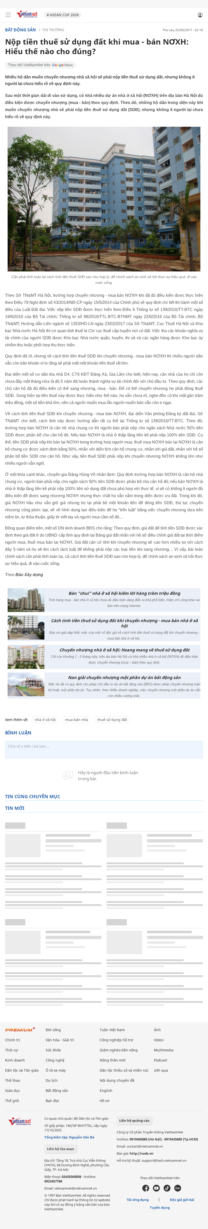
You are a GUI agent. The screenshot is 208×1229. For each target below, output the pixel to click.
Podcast (160, 1060)
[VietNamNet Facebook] (145, 1190)
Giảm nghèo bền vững (119, 1050)
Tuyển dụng (160, 1207)
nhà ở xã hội (45, 719)
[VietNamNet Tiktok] (167, 1190)
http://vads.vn (141, 1153)
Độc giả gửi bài (182, 1199)
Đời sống (53, 1029)
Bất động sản (20, 30)
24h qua (161, 1070)
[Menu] (8, 15)
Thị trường (53, 29)
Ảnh (157, 1029)
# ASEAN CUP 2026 (63, 14)
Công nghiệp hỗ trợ (116, 1039)
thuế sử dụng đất (112, 719)
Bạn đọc (52, 1100)
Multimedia (164, 1050)
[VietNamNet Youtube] (156, 1190)
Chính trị (12, 1039)
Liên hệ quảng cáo (134, 1120)
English (106, 1090)
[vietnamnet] (27, 18)
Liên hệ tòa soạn (60, 1149)
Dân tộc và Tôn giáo (22, 1070)
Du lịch (52, 1080)
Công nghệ (55, 1060)
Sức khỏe (53, 1050)
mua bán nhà (76, 719)
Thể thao (12, 1080)
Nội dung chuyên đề (117, 1080)
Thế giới (12, 1100)
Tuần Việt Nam (112, 1029)
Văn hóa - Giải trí (60, 1039)
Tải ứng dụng (138, 1199)
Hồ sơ (104, 1100)
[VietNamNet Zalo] (177, 1190)
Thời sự (11, 1050)
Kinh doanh (15, 1060)
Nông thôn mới (113, 1060)
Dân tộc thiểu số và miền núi (124, 1070)
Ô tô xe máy (56, 1070)
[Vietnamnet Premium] (20, 1031)
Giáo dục (12, 1090)
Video (158, 1039)
